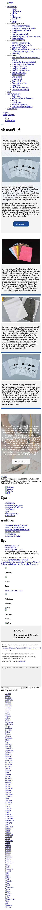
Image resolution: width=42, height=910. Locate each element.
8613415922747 (11, 548)
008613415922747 (12, 545)
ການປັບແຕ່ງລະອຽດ (19, 66)
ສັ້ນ (13, 15)
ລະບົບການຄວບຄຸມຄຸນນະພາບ (23, 51)
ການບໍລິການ (16, 85)
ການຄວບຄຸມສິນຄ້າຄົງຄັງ (21, 26)
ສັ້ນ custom (16, 562)
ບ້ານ (7, 119)
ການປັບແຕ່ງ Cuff (18, 75)
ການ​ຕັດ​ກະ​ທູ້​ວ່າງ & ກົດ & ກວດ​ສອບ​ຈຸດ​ (26, 36)
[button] (21, 223)
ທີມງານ (14, 100)
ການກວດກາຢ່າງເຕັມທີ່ (20, 34)
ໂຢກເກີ (14, 19)
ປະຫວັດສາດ (16, 102)
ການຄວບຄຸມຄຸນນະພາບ (14, 505)
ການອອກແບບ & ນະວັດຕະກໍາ (23, 64)
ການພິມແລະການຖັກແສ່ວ (21, 30)
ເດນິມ (14, 9)
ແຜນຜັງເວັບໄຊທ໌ (14, 560)
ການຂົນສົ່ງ (16, 53)
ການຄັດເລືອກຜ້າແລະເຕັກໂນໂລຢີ (24, 62)
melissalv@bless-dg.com (14, 550)
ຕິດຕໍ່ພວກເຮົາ (12, 109)
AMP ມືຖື (25, 560)
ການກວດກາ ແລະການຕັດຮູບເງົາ (24, 28)
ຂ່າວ (9, 92)
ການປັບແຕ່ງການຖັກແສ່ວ (21, 70)
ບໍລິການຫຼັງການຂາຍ (19, 83)
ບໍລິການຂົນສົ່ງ (17, 81)
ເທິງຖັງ (14, 22)
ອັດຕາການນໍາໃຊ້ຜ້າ (19, 47)
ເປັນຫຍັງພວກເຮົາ (13, 94)
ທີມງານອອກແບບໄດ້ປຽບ (21, 43)
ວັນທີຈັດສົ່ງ (16, 96)
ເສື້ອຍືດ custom (26, 562)
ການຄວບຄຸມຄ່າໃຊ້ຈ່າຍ (14, 507)
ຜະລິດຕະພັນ (12, 7)
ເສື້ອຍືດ (14, 13)
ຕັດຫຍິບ (15, 32)
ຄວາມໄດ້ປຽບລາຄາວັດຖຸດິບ (22, 45)
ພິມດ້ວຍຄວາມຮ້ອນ (19, 73)
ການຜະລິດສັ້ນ (6, 562)
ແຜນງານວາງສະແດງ (20, 104)
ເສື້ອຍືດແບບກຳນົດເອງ (20, 87)
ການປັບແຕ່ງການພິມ (19, 68)
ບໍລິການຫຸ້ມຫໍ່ (17, 77)
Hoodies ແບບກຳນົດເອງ (20, 90)
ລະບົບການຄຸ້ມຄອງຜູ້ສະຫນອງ (23, 98)
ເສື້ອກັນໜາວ (16, 11)
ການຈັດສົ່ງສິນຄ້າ (18, 39)
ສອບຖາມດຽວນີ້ (9, 115)
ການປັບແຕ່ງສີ (17, 79)
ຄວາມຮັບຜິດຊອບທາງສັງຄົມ (22, 107)
